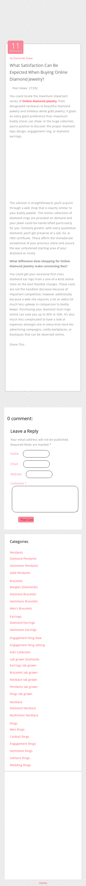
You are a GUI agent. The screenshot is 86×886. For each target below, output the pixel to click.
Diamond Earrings (22, 623)
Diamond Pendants (23, 559)
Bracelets (16, 581)
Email (14, 464)
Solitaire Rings (20, 758)
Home (43, 883)
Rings (14, 723)
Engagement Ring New (26, 638)
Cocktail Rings (19, 737)
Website (16, 474)
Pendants (16, 552)
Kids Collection (20, 652)
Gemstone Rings (21, 751)
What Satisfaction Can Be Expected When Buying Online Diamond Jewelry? (38, 72)
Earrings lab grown (23, 665)
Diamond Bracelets (23, 594)
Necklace (16, 702)
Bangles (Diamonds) (24, 587)
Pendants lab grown (24, 687)
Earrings (16, 617)
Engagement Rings (23, 744)
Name (14, 454)
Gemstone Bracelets (24, 601)
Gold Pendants (20, 573)
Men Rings (17, 729)
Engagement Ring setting (27, 645)
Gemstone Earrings (23, 630)
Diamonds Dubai (23, 58)
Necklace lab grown (23, 680)
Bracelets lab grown (24, 672)
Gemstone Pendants (24, 566)
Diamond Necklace (23, 708)
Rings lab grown (21, 694)
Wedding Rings (20, 765)
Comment (18, 483)
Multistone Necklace (24, 715)
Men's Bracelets (21, 608)
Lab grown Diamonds (24, 659)
